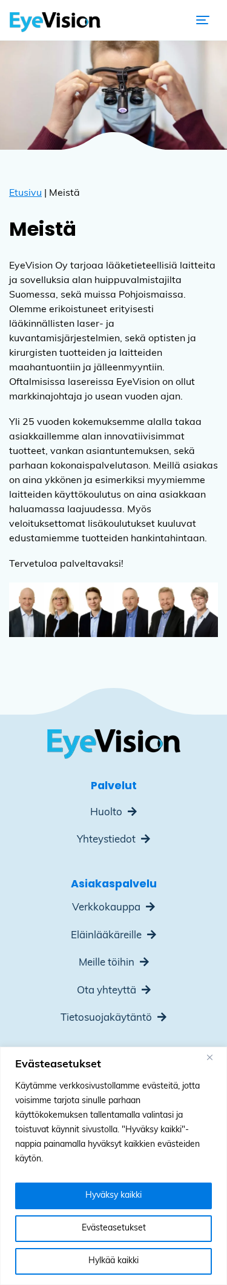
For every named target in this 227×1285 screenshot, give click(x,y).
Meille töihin (108, 963)
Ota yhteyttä (108, 991)
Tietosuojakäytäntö (107, 1018)
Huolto (107, 812)
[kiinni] (214, 1057)
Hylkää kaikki (113, 1261)
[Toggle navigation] (202, 20)
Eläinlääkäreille (107, 935)
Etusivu (25, 193)
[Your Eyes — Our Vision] (55, 20)
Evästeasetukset (114, 1228)
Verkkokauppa (107, 908)
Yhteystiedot (107, 840)
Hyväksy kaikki (113, 1195)
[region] (113, 1166)
